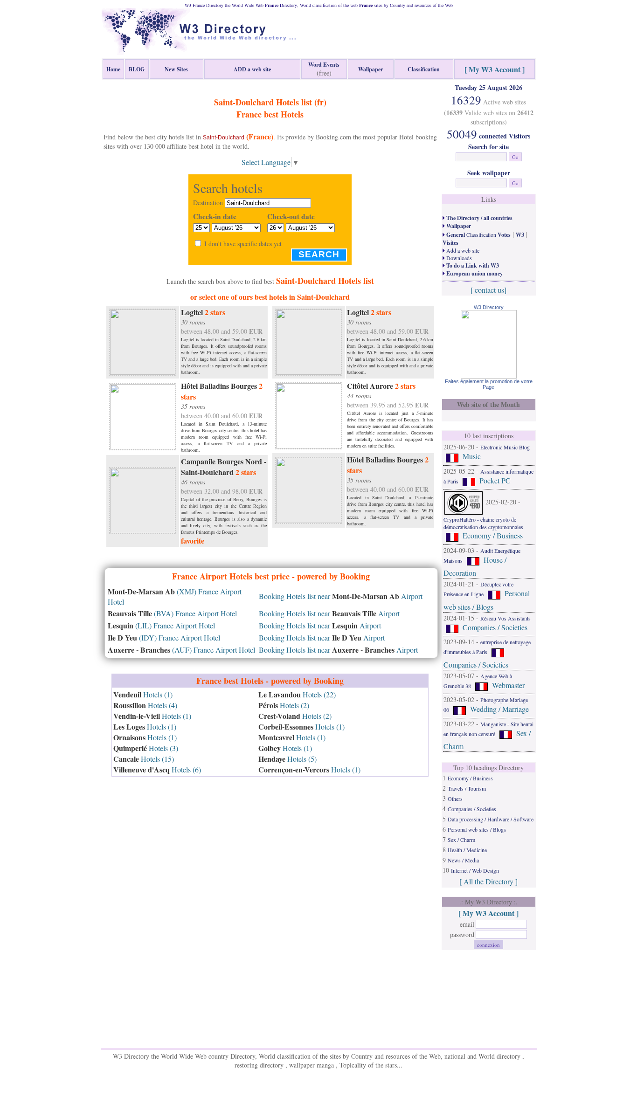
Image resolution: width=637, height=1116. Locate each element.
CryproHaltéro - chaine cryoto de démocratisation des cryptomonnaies (483, 523)
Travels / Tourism (467, 788)
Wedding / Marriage (499, 709)
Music (472, 456)
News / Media (463, 860)
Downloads (458, 258)
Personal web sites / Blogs (477, 829)
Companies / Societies (495, 627)
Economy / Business (493, 536)
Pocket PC (495, 480)
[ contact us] (488, 290)
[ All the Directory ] (488, 881)
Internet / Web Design (475, 870)
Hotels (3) (145, 748)
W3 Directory (489, 307)
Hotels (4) (145, 705)
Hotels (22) (297, 694)
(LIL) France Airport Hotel (161, 625)
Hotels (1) (143, 694)
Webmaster (508, 685)
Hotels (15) (143, 759)
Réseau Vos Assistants (505, 618)
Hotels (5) (287, 759)
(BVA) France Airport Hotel (172, 613)
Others (455, 798)
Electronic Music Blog (505, 447)
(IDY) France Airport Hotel (164, 637)
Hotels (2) (283, 705)
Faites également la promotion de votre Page (489, 384)
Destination (208, 202)
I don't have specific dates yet (243, 243)
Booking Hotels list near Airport (340, 596)
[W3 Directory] (489, 375)
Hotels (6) (157, 769)
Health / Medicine (467, 850)
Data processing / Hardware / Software (490, 819)
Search (318, 254)
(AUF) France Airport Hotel (181, 649)
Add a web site (462, 250)
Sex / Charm (461, 839)
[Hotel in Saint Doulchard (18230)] (142, 340)
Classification (478, 234)
